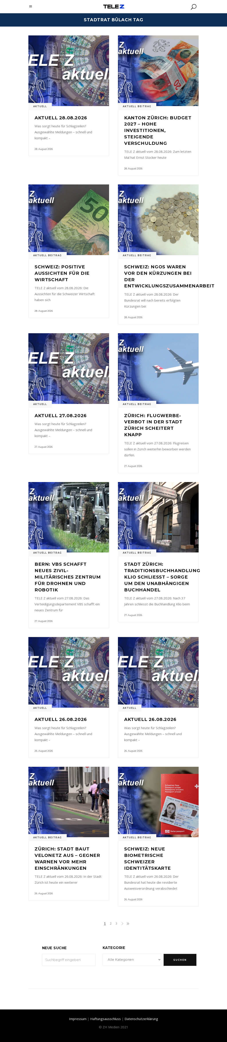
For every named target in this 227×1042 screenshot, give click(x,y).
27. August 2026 (44, 446)
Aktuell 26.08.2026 (61, 719)
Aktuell (40, 106)
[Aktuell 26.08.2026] (68, 672)
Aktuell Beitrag (137, 106)
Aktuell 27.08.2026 (61, 415)
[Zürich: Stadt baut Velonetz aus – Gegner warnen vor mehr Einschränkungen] (68, 802)
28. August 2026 (44, 149)
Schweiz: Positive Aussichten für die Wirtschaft (62, 273)
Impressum (77, 1019)
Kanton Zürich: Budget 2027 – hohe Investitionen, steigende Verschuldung (158, 130)
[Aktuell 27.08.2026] (68, 368)
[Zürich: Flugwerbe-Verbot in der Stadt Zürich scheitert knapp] (158, 368)
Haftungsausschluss (105, 1019)
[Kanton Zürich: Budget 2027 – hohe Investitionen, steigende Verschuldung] (158, 70)
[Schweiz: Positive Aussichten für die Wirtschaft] (68, 219)
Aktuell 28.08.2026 (61, 117)
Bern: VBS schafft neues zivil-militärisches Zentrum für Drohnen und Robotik (68, 577)
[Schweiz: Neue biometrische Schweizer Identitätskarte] (158, 802)
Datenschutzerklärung (141, 1019)
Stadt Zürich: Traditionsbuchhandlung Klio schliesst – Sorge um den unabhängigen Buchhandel (162, 577)
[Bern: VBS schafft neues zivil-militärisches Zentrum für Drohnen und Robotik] (68, 517)
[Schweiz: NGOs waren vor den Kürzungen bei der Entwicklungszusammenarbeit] (158, 219)
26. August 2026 (44, 750)
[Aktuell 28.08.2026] (68, 70)
